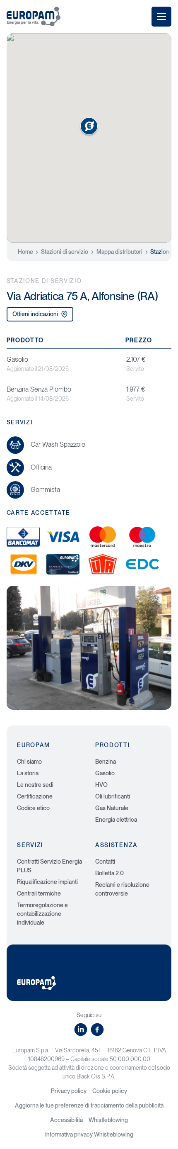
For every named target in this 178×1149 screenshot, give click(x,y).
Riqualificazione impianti (47, 882)
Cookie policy (109, 1091)
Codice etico (33, 808)
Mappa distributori (119, 251)
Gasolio (105, 773)
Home (25, 251)
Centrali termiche (39, 893)
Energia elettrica (116, 819)
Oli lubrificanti (112, 796)
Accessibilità (66, 1120)
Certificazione (35, 796)
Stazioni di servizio (64, 251)
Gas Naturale (111, 808)
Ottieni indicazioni (35, 314)
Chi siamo (29, 761)
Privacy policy (69, 1091)
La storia (27, 773)
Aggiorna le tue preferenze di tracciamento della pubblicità (89, 1105)
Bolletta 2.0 (109, 873)
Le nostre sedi (35, 784)
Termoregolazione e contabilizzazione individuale (42, 914)
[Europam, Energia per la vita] (33, 16)
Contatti (105, 861)
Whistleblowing (108, 1120)
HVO (101, 784)
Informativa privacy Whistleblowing (89, 1134)
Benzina (105, 761)
